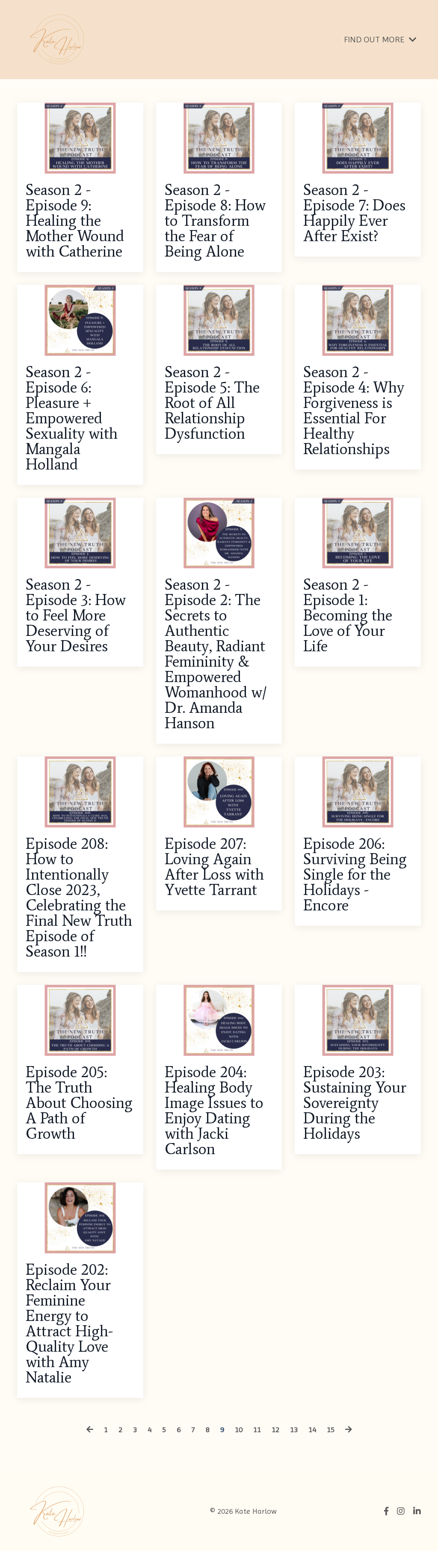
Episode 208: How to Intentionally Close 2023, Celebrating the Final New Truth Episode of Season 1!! (79, 897)
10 (239, 1429)
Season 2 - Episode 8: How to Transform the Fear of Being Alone (215, 220)
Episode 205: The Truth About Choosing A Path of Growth (79, 1102)
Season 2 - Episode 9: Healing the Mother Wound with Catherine (75, 220)
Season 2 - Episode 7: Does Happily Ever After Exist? (354, 213)
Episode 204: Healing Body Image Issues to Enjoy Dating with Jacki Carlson (214, 1110)
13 (294, 1429)
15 (330, 1429)
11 (257, 1429)
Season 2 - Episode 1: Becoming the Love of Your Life (347, 615)
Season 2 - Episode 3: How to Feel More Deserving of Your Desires (76, 615)
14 (312, 1429)
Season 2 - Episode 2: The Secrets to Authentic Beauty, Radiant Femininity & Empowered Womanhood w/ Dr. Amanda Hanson (215, 654)
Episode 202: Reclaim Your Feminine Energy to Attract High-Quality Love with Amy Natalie (69, 1323)
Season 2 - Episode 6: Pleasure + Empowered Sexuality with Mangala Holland (72, 418)
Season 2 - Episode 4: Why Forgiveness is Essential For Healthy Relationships (353, 410)
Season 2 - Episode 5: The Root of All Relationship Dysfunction (212, 402)
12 (275, 1429)
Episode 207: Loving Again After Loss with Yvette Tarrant (214, 867)
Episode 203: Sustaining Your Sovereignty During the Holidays (354, 1102)
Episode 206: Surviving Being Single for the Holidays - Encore (355, 874)
